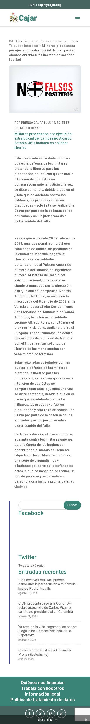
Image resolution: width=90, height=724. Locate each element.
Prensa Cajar (32, 122)
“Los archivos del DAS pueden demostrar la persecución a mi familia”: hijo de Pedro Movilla (47, 584)
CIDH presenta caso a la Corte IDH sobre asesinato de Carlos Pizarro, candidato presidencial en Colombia (45, 607)
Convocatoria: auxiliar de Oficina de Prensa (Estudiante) (44, 652)
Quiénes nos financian (43, 682)
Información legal (42, 694)
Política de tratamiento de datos (42, 699)
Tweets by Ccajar (31, 566)
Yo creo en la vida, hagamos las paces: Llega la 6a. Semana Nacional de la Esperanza (47, 631)
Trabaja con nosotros (42, 688)
